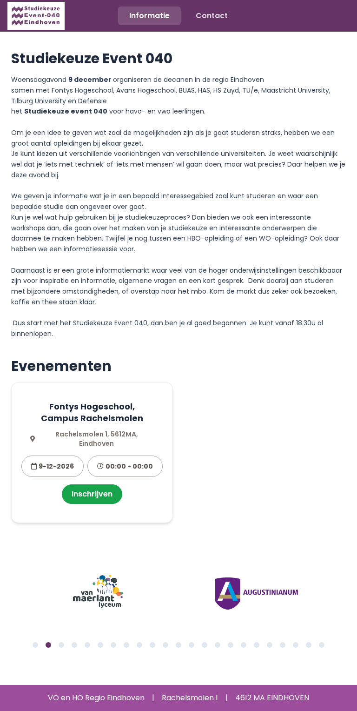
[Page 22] (308, 645)
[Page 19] (269, 645)
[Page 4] (74, 645)
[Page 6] (100, 645)
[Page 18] (256, 645)
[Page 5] (87, 645)
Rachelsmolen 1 (190, 697)
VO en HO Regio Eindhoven (96, 697)
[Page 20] (282, 645)
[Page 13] (191, 645)
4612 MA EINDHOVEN (272, 697)
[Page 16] (230, 645)
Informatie (149, 15)
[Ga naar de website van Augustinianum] (256, 593)
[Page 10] (152, 645)
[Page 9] (139, 645)
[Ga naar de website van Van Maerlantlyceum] (100, 593)
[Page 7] (113, 645)
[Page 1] (35, 645)
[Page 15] (217, 645)
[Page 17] (243, 645)
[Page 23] (321, 645)
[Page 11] (165, 645)
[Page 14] (204, 645)
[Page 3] (61, 645)
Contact (212, 15)
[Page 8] (126, 645)
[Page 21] (295, 645)
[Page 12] (178, 645)
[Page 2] (48, 645)
